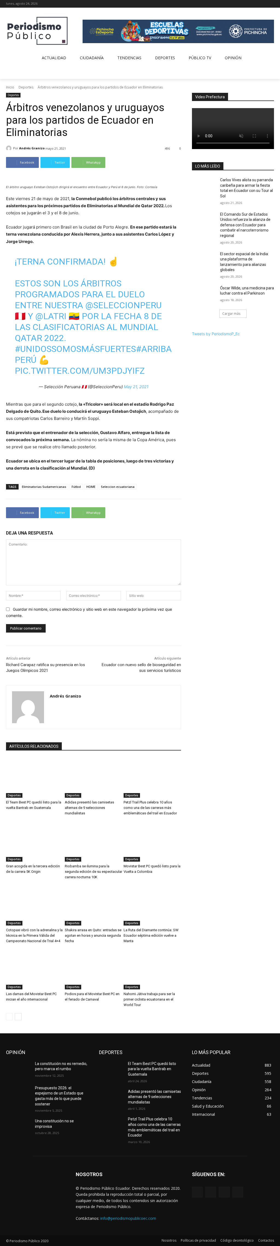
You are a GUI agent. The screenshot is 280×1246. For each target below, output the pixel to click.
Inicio (10, 87)
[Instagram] (256, 4)
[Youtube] (271, 4)
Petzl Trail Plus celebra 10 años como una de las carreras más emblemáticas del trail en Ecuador (150, 807)
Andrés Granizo (32, 148)
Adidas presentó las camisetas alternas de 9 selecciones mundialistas (89, 807)
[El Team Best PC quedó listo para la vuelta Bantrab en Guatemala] (34, 778)
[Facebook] (248, 4)
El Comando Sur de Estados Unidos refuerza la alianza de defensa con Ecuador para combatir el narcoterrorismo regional (245, 225)
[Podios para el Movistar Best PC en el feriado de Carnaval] (93, 969)
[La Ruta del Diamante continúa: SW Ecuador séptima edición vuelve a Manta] (152, 905)
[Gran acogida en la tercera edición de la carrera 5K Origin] (34, 841)
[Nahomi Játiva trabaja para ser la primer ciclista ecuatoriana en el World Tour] (152, 969)
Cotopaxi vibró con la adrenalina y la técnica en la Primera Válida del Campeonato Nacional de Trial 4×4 (34, 935)
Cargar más (231, 313)
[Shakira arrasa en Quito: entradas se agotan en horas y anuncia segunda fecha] (93, 905)
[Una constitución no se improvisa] (18, 1127)
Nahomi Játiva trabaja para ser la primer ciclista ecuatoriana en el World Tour (149, 999)
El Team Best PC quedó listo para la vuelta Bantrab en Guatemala (152, 1068)
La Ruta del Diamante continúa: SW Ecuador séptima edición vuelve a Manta (151, 935)
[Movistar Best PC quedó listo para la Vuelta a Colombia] (152, 841)
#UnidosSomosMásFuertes (75, 349)
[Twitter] (263, 4)
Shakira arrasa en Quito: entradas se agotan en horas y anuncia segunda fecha (93, 935)
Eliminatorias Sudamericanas (44, 487)
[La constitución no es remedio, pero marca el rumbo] (18, 1069)
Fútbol (76, 487)
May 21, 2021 (136, 386)
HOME (90, 487)
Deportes (26, 87)
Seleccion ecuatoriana (118, 487)
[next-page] (18, 1016)
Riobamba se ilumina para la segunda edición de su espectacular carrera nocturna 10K (93, 871)
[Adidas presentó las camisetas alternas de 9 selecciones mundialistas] (93, 778)
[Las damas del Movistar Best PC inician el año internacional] (34, 969)
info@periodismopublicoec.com (128, 1218)
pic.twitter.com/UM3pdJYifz (80, 371)
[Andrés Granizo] (9, 148)
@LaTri (50, 316)
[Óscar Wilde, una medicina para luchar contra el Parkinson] (204, 294)
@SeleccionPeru (123, 305)
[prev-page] (9, 1016)
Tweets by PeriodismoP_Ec (216, 333)
